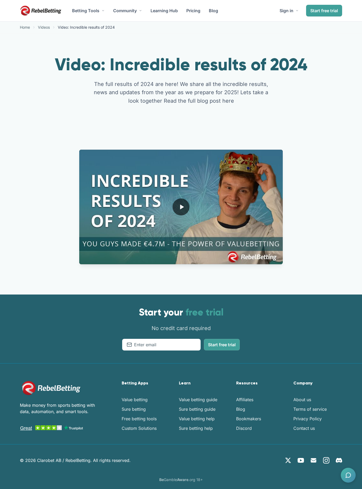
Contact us (304, 428)
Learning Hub (164, 10)
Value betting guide (198, 399)
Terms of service (310, 409)
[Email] (313, 460)
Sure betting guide (197, 409)
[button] (348, 475)
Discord (244, 428)
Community (125, 10)
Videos (44, 27)
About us (302, 399)
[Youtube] (301, 460)
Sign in (286, 10)
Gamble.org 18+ (181, 479)
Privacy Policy (307, 418)
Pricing (193, 10)
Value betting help (197, 418)
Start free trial (324, 10)
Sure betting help (196, 428)
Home (25, 27)
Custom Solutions (139, 428)
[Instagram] (326, 460)
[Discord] (339, 460)
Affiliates (244, 399)
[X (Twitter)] (288, 460)
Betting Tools (85, 10)
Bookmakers (248, 418)
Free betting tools (139, 418)
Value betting (135, 399)
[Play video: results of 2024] (181, 206)
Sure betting (134, 409)
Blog (213, 10)
